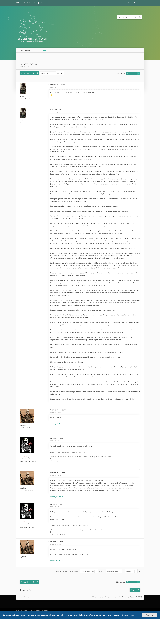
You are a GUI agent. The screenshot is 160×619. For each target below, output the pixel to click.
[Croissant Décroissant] (130, 571)
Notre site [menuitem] (32, 3)
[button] (127, 73)
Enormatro (23, 456)
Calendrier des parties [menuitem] (46, 3)
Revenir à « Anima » (27, 590)
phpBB (26, 610)
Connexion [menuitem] (139, 3)
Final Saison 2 (55, 109)
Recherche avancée (140, 17)
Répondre (26, 73)
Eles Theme (47, 610)
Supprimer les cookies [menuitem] (114, 597)
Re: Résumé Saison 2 (58, 85)
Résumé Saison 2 (29, 64)
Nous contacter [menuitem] (99, 597)
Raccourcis (22, 3)
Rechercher (136, 17)
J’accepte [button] (149, 615)
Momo (31, 67)
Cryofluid (23, 425)
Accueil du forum (26, 597)
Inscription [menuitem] (128, 3)
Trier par (102, 571)
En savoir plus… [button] (128, 615)
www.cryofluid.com (56, 424)
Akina (22, 96)
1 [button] (130, 73)
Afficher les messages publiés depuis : (66, 571)
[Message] (48, 84)
